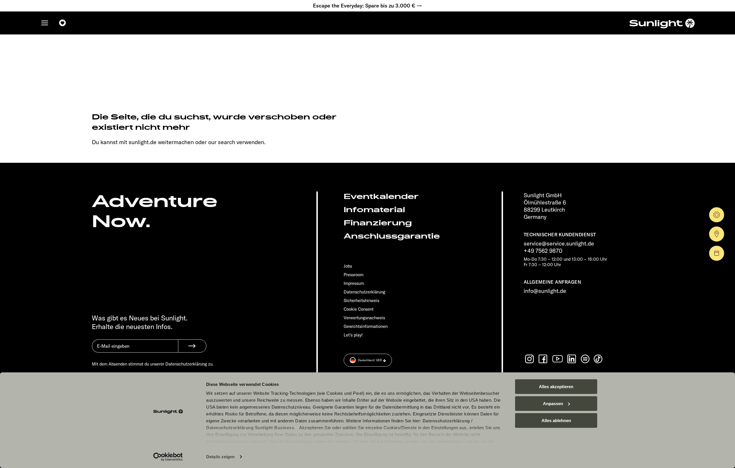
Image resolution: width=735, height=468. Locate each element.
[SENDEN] (192, 346)
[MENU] (44, 23)
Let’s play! (353, 335)
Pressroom (353, 274)
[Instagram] (530, 358)
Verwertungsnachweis (364, 317)
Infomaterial (374, 209)
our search (221, 142)
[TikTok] (598, 358)
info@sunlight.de (545, 290)
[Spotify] (585, 358)
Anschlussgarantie (392, 236)
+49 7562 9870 (543, 250)
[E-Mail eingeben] (135, 350)
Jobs (348, 266)
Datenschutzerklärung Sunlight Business (250, 427)
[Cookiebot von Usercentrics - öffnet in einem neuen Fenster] (168, 456)
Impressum (354, 283)
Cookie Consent (359, 309)
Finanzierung (378, 223)
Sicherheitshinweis (361, 300)
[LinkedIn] (572, 358)
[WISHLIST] (62, 23)
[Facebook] (543, 358)
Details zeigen (220, 456)
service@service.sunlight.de (559, 243)
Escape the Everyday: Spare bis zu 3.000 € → (367, 6)
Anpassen (553, 403)
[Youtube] (558, 359)
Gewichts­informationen (366, 326)
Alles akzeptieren (556, 386)
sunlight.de (142, 142)
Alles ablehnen (556, 420)
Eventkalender (381, 196)
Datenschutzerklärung (446, 420)
